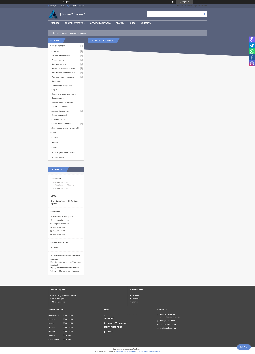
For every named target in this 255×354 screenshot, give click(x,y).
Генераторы (56, 81)
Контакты (146, 23)
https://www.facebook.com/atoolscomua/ (66, 268)
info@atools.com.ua (61, 224)
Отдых (54, 90)
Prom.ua (139, 349)
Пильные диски (58, 98)
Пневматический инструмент (63, 73)
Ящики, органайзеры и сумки (63, 68)
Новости (55, 143)
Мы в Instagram (58, 158)
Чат (246, 347)
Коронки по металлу (60, 107)
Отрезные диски (58, 119)
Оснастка (55, 51)
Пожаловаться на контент (125, 351)
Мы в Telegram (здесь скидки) (63, 153)
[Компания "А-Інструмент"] (53, 14)
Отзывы (55, 138)
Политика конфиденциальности (148, 351)
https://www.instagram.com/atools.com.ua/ (67, 262)
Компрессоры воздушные (62, 85)
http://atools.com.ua (61, 220)
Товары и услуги (74, 23)
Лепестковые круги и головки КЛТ (65, 128)
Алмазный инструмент (61, 56)
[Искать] (204, 14)
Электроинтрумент (59, 64)
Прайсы (120, 23)
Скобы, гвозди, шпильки (61, 124)
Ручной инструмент (59, 60)
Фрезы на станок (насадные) (63, 77)
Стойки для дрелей (59, 115)
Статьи (54, 148)
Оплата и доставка (100, 23)
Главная (55, 23)
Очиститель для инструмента (63, 94)
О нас (132, 23)
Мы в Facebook (58, 302)
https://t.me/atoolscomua (69, 271)
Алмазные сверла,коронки (62, 102)
